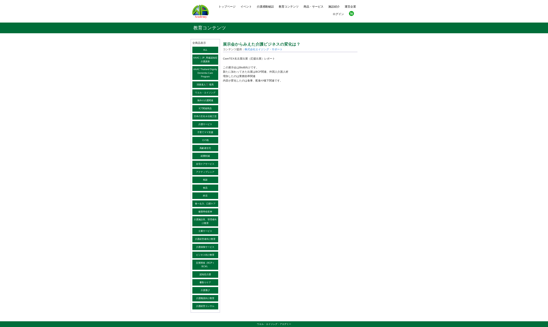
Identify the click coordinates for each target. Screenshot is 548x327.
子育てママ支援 (205, 132)
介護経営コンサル (205, 306)
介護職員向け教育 (205, 298)
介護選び (205, 290)
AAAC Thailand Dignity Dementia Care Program (205, 73)
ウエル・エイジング (205, 92)
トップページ (227, 6)
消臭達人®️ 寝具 (205, 84)
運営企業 (350, 6)
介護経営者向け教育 (205, 239)
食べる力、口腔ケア (205, 203)
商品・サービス (314, 6)
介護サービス (205, 124)
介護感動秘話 (265, 6)
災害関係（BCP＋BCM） (205, 265)
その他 (205, 140)
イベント (246, 6)
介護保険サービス (205, 247)
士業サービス (205, 231)
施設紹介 (334, 6)
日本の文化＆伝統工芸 (205, 116)
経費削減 (205, 156)
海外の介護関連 (205, 100)
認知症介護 (205, 274)
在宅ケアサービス (205, 164)
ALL (205, 50)
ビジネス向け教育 (205, 255)
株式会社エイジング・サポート (264, 49)
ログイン (338, 14)
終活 (205, 195)
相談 (205, 180)
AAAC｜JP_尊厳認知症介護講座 (205, 60)
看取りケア (205, 282)
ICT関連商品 (205, 108)
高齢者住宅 (205, 148)
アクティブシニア (205, 172)
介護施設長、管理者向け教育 (205, 221)
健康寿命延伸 (205, 211)
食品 (205, 188)
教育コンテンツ (289, 6)
